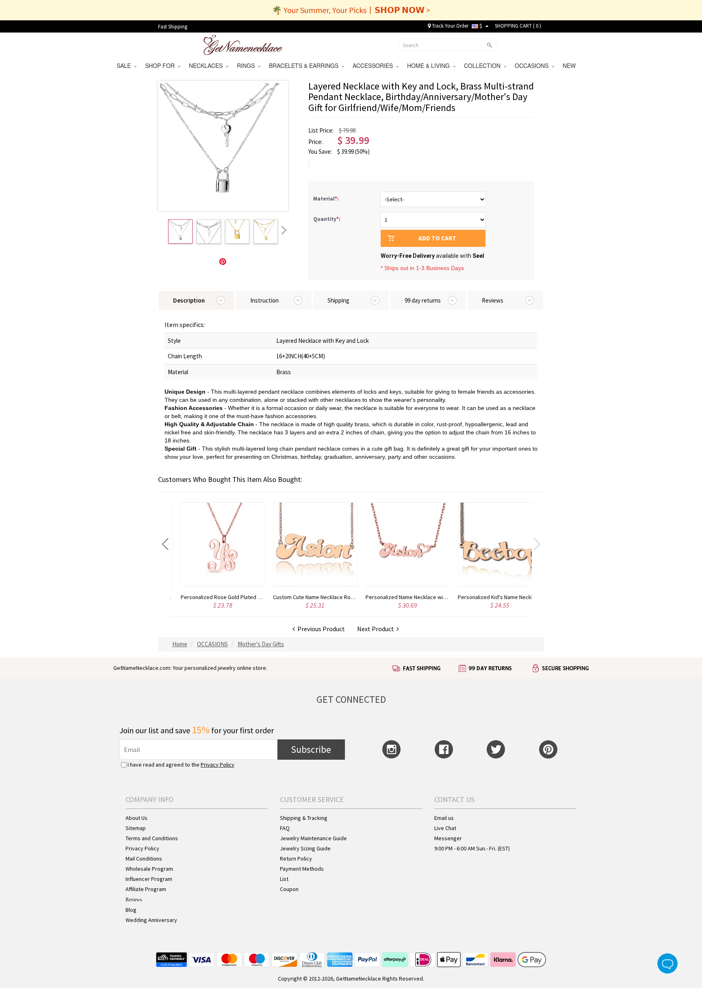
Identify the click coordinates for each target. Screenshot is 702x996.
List (284, 879)
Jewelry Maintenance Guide (313, 838)
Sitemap (136, 828)
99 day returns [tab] (423, 300)
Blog (131, 909)
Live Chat (445, 828)
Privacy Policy (217, 764)
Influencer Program (149, 879)
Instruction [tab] (264, 300)
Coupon (289, 889)
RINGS (247, 65)
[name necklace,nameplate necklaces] (243, 44)
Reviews (134, 899)
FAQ (285, 828)
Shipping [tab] (338, 300)
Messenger (448, 838)
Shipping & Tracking (303, 818)
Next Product (376, 629)
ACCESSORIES (374, 65)
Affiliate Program (146, 889)
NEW (570, 65)
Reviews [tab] (492, 300)
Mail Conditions (144, 858)
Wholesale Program (149, 868)
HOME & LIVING (430, 65)
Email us (444, 818)
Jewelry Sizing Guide (305, 848)
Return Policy (296, 858)
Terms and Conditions (152, 838)
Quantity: (326, 219)
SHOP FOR (161, 65)
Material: (326, 198)
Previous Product (320, 629)
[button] (165, 544)
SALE (125, 65)
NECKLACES (207, 65)
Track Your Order (449, 25)
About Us (136, 818)
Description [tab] (189, 300)
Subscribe (311, 749)
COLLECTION (484, 65)
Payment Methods (302, 868)
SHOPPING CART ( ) (518, 25)
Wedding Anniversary (151, 920)
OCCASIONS (533, 65)
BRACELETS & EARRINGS (305, 65)
